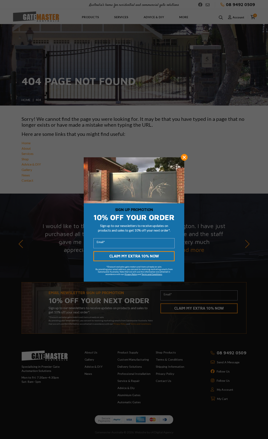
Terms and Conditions (152, 274)
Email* (101, 242)
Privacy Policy (131, 274)
